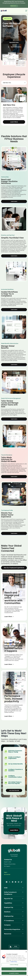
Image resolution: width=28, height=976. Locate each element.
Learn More (14, 122)
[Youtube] (15, 881)
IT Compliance (9, 920)
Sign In (5, 872)
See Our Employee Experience (14, 568)
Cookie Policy (13, 961)
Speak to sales (7, 862)
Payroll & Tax (8, 898)
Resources (7, 934)
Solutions (7, 912)
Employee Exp (8, 916)
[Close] (26, 951)
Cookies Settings (14, 964)
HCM (5, 888)
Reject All (14, 969)
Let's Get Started (14, 790)
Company (7, 925)
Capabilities (8, 903)
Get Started (7, 874)
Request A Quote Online (9, 864)
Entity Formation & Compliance (10, 893)
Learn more (14, 201)
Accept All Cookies (14, 973)
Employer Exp (8, 907)
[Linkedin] (6, 882)
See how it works (16, 47)
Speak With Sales (14, 42)
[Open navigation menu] (25, 11)
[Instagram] (18, 882)
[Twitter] (9, 882)
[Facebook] (12, 882)
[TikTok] (21, 882)
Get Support (7, 866)
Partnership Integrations (12, 929)
